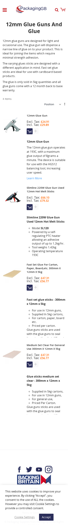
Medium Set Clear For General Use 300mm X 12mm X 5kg (46, 347)
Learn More (34, 178)
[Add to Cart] (30, 131)
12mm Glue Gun (37, 115)
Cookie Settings (24, 517)
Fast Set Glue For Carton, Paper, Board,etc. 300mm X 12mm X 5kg (44, 268)
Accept (46, 517)
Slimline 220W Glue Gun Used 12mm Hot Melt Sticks (45, 189)
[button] (36, 131)
